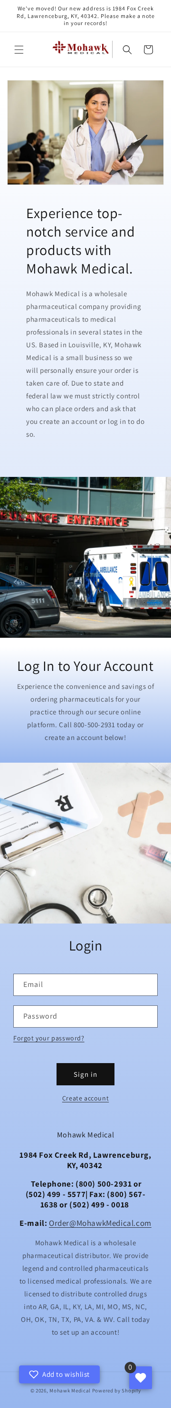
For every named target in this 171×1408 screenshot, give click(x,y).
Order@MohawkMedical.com (100, 1223)
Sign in (85, 1074)
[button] (19, 49)
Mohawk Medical (70, 1390)
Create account (85, 1098)
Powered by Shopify (116, 1390)
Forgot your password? (49, 1038)
